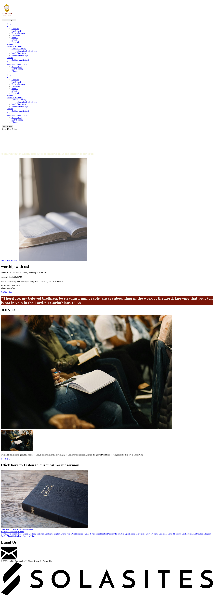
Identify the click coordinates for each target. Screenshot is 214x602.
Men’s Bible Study (19, 53)
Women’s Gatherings (20, 55)
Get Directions (6, 292)
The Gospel (16, 31)
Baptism (15, 38)
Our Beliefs (5, 459)
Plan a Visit (16, 42)
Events (14, 40)
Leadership (16, 35)
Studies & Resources (15, 46)
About (9, 26)
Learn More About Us (9, 260)
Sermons (10, 44)
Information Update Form (26, 51)
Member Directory (19, 49)
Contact (10, 58)
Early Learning (17, 69)
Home (9, 24)
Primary (15, 71)
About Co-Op (17, 67)
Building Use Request (20, 60)
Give (8, 62)
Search (4, 129)
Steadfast (15, 29)
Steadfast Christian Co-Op (17, 64)
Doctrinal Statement (19, 33)
